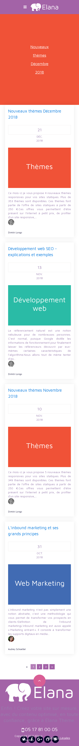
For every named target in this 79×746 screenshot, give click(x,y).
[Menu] (25, 7)
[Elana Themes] (44, 6)
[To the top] (39, 681)
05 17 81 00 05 (41, 729)
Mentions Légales (59, 738)
